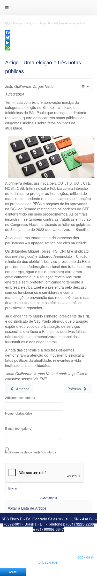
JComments (48, 497)
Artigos (31, 23)
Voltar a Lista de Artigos (27, 508)
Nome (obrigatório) (18, 413)
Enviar (12, 488)
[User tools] (84, 86)
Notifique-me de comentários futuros (30, 452)
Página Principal (13, 23)
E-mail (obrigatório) (18, 428)
